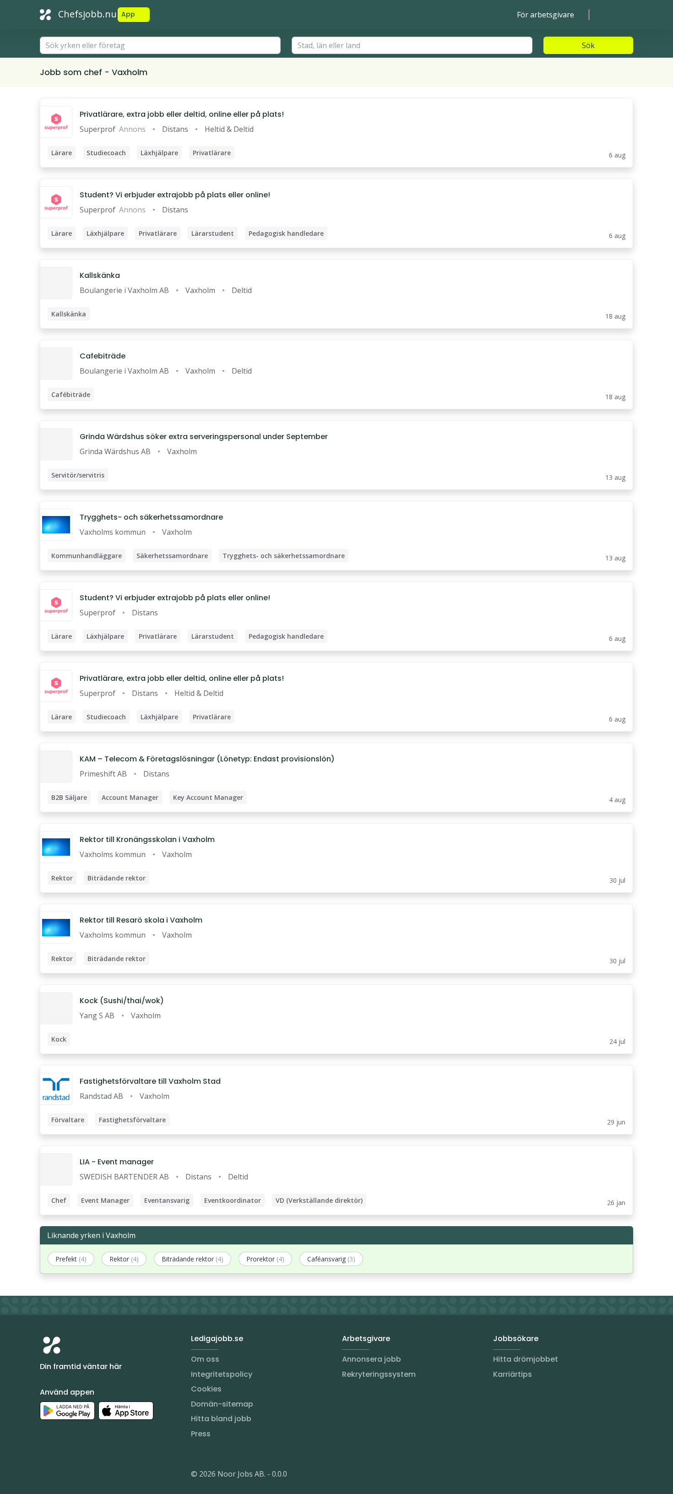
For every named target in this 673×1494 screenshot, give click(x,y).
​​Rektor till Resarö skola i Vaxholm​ (141, 920)
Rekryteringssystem (379, 1374)
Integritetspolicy (221, 1374)
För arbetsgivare (545, 15)
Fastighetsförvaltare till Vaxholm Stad (150, 1081)
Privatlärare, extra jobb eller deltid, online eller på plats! (182, 114)
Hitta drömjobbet (525, 1359)
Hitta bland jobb (221, 1418)
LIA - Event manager (117, 1162)
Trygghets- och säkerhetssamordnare (151, 517)
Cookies (206, 1389)
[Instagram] (47, 1475)
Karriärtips (512, 1374)
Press (201, 1434)
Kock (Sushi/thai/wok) (122, 1000)
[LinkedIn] (65, 1475)
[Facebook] (83, 1475)
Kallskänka (100, 275)
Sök (588, 45)
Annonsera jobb (371, 1359)
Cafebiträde (102, 356)
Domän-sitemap (222, 1404)
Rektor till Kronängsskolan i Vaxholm (147, 839)
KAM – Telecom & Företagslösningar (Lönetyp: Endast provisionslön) (207, 759)
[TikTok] (102, 1475)
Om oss (205, 1359)
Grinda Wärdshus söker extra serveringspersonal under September (204, 436)
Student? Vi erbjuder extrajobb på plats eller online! (175, 195)
